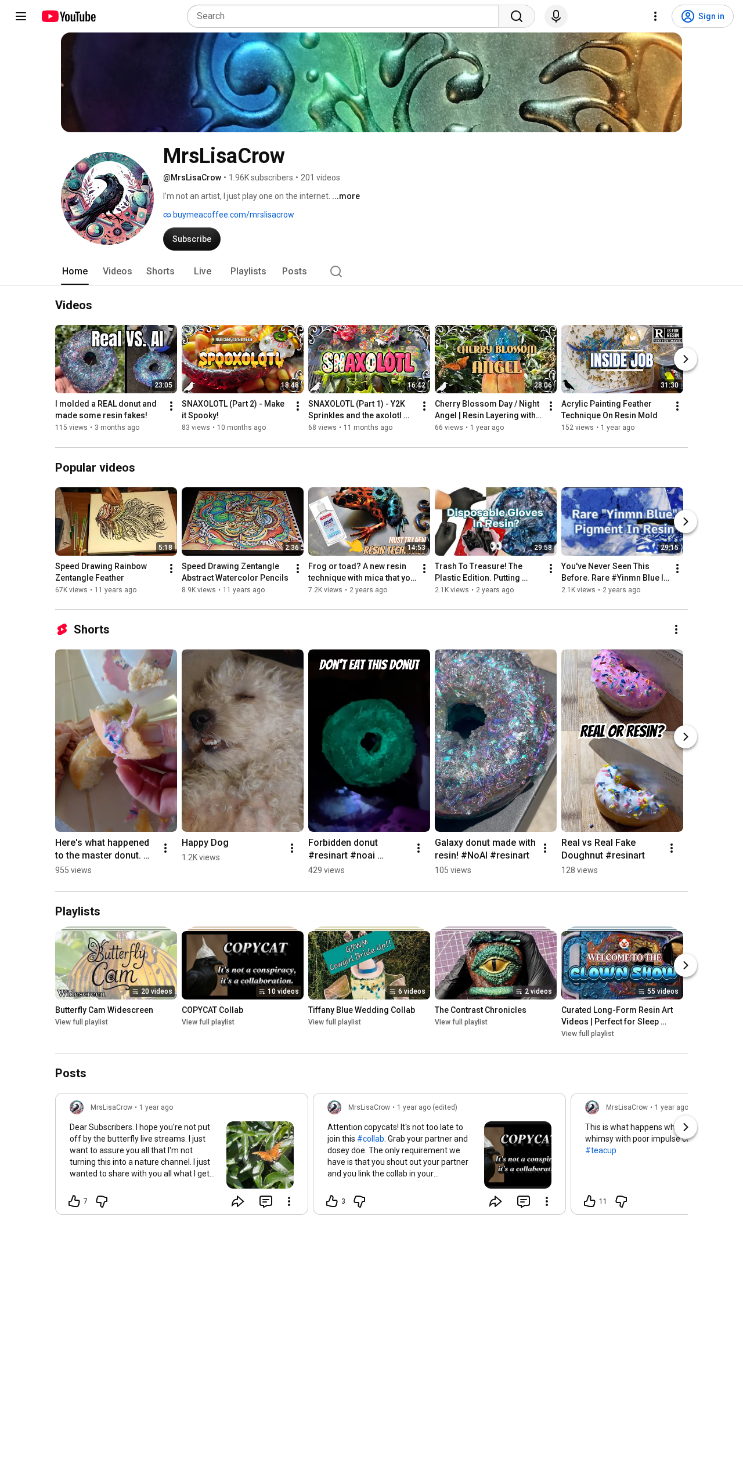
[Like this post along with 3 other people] (332, 1201)
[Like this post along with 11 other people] (589, 1201)
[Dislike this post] (101, 1201)
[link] (182, 1157)
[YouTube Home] (68, 16)
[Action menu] (289, 1201)
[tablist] (371, 271)
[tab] (75, 271)
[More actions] (171, 406)
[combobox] (346, 16)
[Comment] (265, 1201)
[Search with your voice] (556, 16)
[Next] (685, 359)
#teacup (600, 1150)
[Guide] (21, 16)
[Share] (238, 1201)
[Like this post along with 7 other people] (74, 1201)
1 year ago (156, 1107)
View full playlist (81, 1022)
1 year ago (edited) (427, 1107)
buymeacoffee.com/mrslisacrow (232, 214)
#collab (370, 1138)
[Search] (516, 16)
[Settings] (655, 16)
